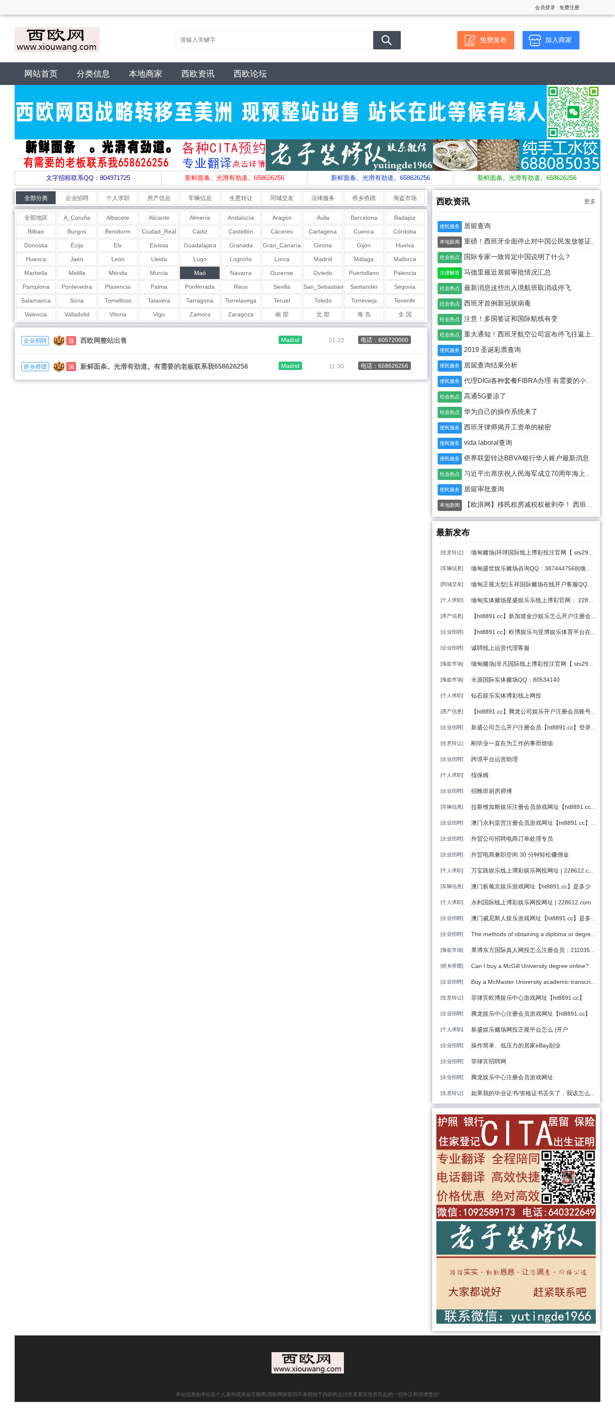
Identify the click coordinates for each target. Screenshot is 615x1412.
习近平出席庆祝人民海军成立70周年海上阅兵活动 (538, 473)
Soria (77, 300)
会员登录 (545, 7)
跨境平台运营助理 (494, 759)
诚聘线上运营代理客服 (500, 647)
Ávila (323, 217)
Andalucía (241, 217)
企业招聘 (77, 198)
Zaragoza (241, 314)
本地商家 (145, 73)
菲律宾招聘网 (488, 1061)
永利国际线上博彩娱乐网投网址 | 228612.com (531, 902)
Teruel (282, 300)
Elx (118, 245)
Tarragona (199, 300)
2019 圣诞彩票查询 (492, 349)
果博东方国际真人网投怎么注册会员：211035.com (537, 950)
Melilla (77, 273)
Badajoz (404, 217)
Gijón (364, 245)
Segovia (404, 286)
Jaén (76, 259)
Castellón (240, 231)
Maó (200, 273)
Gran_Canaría (282, 245)
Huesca (36, 259)
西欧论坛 (250, 73)
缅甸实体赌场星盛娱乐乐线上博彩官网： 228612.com (541, 600)
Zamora (200, 314)
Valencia (36, 314)
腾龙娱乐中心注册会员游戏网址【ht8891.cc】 (531, 1013)
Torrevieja (364, 300)
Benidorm (118, 231)
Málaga (364, 259)
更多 (590, 201)
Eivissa (159, 245)
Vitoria (118, 314)
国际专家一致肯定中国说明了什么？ (517, 256)
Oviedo (322, 273)
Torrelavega (240, 300)
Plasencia (118, 286)
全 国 (405, 314)
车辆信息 (200, 198)
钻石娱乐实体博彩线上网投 (506, 695)
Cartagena (323, 231)
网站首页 (41, 73)
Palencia (405, 273)
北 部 (323, 314)
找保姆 (480, 775)
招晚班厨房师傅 (491, 791)
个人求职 (118, 198)
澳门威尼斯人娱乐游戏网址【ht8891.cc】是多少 (534, 918)
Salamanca (36, 300)
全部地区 (36, 217)
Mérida (118, 273)
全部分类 (36, 198)
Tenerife (404, 300)
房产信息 (159, 198)
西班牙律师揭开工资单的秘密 (507, 427)
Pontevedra (77, 286)
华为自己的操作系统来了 (501, 411)
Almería (200, 217)
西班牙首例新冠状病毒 (497, 303)
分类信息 (93, 73)
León (118, 259)
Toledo (323, 300)
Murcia (159, 273)
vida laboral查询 (488, 442)
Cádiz (200, 231)
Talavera (159, 300)
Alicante (159, 217)
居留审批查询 (484, 489)
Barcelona (364, 217)
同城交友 (282, 198)
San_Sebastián (323, 286)
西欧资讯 (198, 73)
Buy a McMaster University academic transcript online (542, 981)
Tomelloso (118, 300)
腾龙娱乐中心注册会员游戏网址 (512, 1077)
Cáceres (282, 231)
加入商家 (558, 40)
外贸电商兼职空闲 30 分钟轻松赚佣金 (520, 854)
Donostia (36, 245)
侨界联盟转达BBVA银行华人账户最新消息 (526, 458)
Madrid (323, 259)
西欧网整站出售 (103, 340)
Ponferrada (200, 286)
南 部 (282, 314)
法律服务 (323, 198)
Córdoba (404, 231)
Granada (241, 245)
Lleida (159, 259)
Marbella (35, 273)
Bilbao (36, 231)
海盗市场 (405, 198)
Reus (241, 286)
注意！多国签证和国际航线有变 (511, 318)
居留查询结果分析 (491, 365)
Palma (159, 286)
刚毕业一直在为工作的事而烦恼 (512, 743)
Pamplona (36, 286)
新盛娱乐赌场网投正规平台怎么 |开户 (519, 1029)
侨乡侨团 (364, 198)
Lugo (200, 259)
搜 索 (387, 40)
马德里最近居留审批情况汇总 (507, 272)
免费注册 (569, 7)
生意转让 (241, 198)
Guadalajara (200, 245)
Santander (364, 286)
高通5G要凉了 (485, 396)
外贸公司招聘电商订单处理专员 (512, 838)
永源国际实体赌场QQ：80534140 (515, 679)
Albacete (117, 217)
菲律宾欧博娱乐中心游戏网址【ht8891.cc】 (528, 997)
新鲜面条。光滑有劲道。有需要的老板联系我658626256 (164, 366)
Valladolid (77, 314)
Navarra (240, 273)
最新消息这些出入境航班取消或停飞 (517, 287)
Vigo (159, 314)
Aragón (282, 217)
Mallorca (405, 259)
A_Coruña (77, 217)
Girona (323, 245)
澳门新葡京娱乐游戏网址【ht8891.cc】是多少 (531, 886)
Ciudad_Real (159, 231)
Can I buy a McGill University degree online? (530, 966)
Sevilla (281, 286)
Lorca (282, 259)
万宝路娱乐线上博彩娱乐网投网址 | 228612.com (534, 870)
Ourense (281, 273)
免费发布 (493, 40)
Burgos (76, 231)
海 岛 (364, 314)
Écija (77, 245)
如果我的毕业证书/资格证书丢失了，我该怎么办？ (536, 1093)
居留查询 (477, 225)
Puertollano (364, 273)
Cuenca (364, 231)
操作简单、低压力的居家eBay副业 (516, 1045)
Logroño (241, 259)
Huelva (405, 245)
